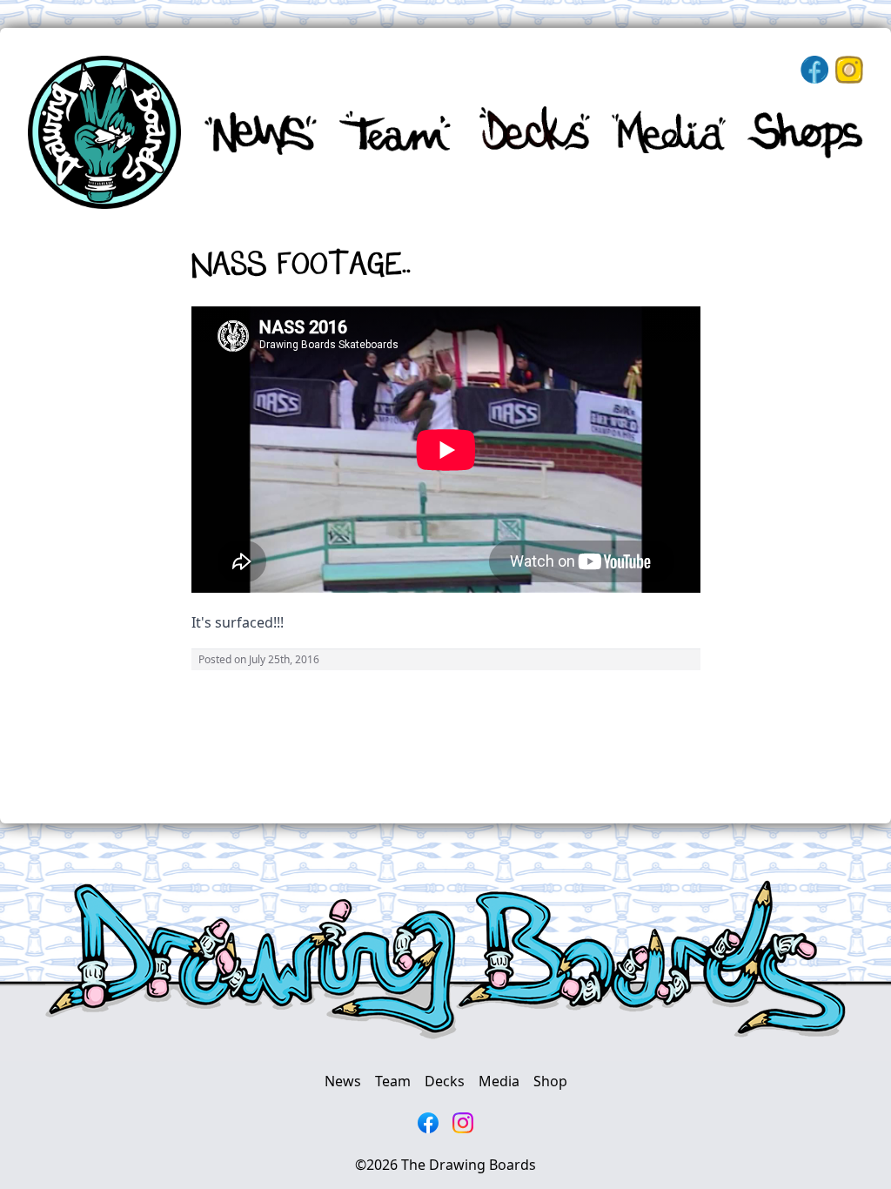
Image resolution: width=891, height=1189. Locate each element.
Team (393, 1081)
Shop (550, 1081)
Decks (445, 1081)
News (343, 1081)
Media (499, 1081)
